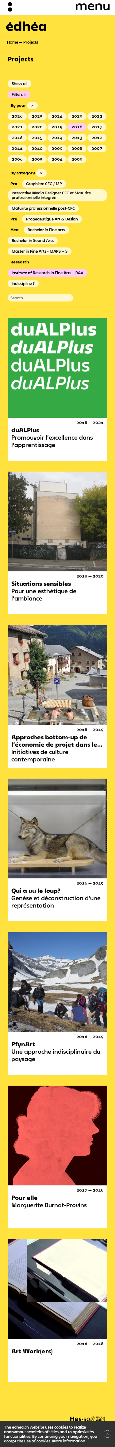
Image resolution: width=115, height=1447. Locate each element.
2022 (96, 116)
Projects (30, 42)
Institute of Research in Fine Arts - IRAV (47, 272)
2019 (57, 126)
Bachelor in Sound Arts (33, 240)
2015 (37, 137)
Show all (19, 83)
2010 (37, 148)
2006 (17, 159)
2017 (96, 126)
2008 (76, 148)
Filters (17, 94)
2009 (57, 148)
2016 (17, 137)
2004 (57, 159)
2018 (76, 126)
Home (12, 42)
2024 (57, 116)
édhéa (26, 25)
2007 (96, 148)
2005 (37, 159)
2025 (37, 116)
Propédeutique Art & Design (52, 218)
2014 (57, 137)
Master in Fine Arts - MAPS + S (39, 251)
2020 (37, 126)
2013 (76, 137)
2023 (76, 116)
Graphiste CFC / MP (44, 183)
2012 (96, 137)
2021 (17, 126)
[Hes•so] (87, 1415)
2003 (76, 159)
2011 (17, 148)
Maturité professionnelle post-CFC (43, 208)
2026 (17, 116)
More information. (69, 1440)
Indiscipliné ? (23, 283)
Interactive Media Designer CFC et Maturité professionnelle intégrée (51, 195)
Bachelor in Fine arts (46, 229)
